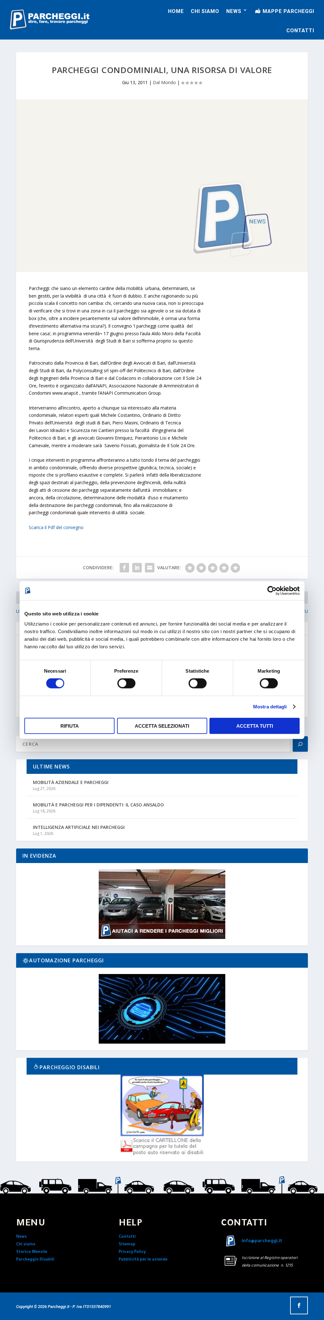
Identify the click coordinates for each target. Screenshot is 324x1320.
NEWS (233, 11)
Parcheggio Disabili (35, 1260)
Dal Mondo (164, 82)
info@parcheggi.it (262, 1241)
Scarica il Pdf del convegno (56, 527)
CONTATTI (300, 31)
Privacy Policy (132, 1252)
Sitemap (127, 1245)
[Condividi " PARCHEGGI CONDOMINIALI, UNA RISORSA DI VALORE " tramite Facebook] (124, 567)
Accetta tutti (254, 725)
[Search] (300, 744)
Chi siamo (25, 1245)
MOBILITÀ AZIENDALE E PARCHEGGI (71, 782)
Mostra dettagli (270, 706)
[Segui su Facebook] (299, 1305)
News (21, 1237)
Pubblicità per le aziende (143, 1260)
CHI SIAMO (205, 11)
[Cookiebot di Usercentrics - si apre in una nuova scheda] (272, 590)
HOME (176, 11)
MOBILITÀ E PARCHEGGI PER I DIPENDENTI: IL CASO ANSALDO (98, 805)
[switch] (126, 683)
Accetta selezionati (162, 725)
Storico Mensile (31, 1252)
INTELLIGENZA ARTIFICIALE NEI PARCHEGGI (79, 827)
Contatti (127, 1237)
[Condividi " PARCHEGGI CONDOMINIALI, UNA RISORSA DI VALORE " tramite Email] (149, 567)
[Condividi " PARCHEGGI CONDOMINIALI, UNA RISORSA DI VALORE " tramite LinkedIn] (137, 567)
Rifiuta (69, 725)
